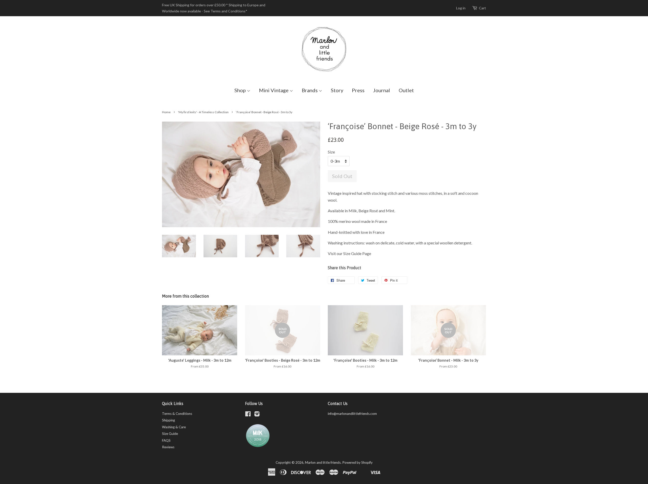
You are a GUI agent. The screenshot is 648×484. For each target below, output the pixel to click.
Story (337, 90)
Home (166, 112)
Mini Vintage (274, 90)
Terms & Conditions (177, 414)
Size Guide (170, 434)
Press (358, 90)
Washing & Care (174, 427)
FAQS (166, 440)
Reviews (168, 447)
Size (331, 151)
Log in (460, 8)
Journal (381, 90)
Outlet (406, 90)
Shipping (168, 420)
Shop (240, 90)
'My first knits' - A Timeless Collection (203, 112)
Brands (310, 90)
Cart (482, 8)
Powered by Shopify (357, 462)
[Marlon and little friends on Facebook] (248, 415)
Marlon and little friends (323, 462)
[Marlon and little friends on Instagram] (257, 415)
